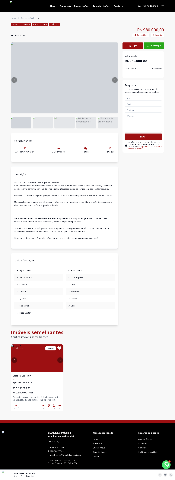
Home (53, 6)
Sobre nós (65, 6)
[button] (14, 80)
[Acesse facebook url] (160, 475)
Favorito (158, 35)
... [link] (39, 18)
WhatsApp (156, 45)
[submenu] (162, 6)
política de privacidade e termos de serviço (145, 147)
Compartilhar (142, 35)
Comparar (142, 447)
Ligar (134, 45)
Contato (118, 6)
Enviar (143, 136)
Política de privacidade (148, 452)
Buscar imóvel (81, 6)
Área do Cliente (145, 439)
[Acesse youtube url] (165, 475)
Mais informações (24, 260)
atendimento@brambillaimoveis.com (66, 455)
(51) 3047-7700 (57, 447)
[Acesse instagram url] (171, 475)
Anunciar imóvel (101, 6)
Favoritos (142, 443)
